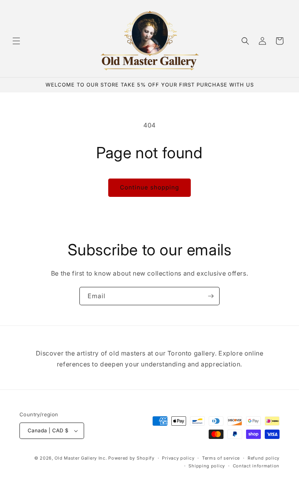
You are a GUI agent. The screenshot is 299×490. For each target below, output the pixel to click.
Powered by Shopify (131, 458)
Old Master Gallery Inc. (81, 458)
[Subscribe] (210, 296)
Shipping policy (206, 466)
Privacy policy (178, 458)
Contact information (256, 466)
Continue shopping (149, 187)
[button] (16, 41)
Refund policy (264, 458)
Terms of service (221, 458)
